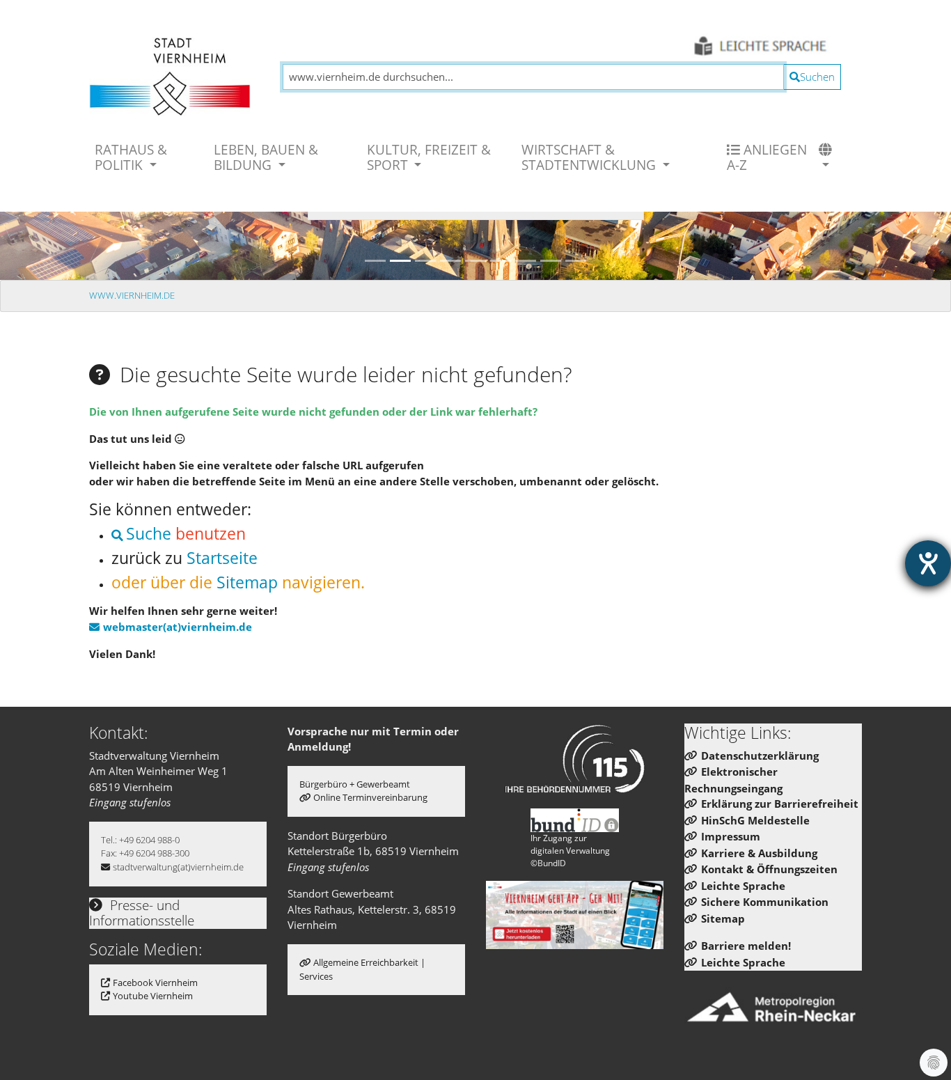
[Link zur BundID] (575, 820)
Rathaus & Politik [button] (131, 157)
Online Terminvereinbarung (370, 797)
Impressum (730, 836)
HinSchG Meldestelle (755, 820)
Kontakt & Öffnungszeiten (769, 869)
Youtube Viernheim (153, 995)
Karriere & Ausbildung (759, 853)
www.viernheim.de (132, 295)
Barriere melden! (746, 946)
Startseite (222, 558)
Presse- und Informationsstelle (141, 913)
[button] (827, 157)
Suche (148, 534)
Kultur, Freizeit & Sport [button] (429, 157)
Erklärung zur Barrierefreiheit (779, 804)
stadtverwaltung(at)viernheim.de (178, 867)
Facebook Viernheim (155, 982)
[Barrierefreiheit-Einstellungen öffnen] (928, 563)
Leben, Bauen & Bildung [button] (266, 157)
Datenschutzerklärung (760, 755)
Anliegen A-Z (767, 157)
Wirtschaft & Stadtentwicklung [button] (590, 157)
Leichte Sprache (743, 886)
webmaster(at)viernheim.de (177, 627)
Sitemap (247, 582)
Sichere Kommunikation (764, 902)
